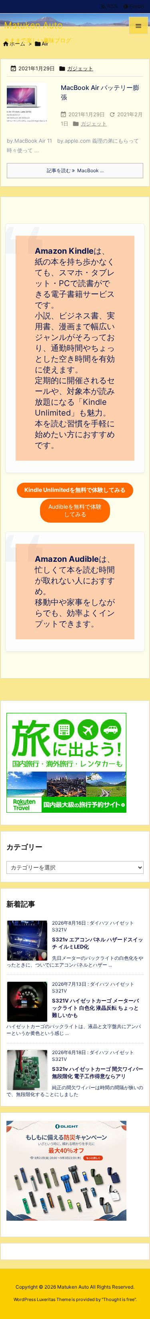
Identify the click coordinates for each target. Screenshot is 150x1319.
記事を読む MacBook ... (75, 170)
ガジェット (80, 68)
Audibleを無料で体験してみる (75, 510)
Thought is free (118, 1299)
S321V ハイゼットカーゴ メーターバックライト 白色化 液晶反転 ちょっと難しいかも (95, 1007)
